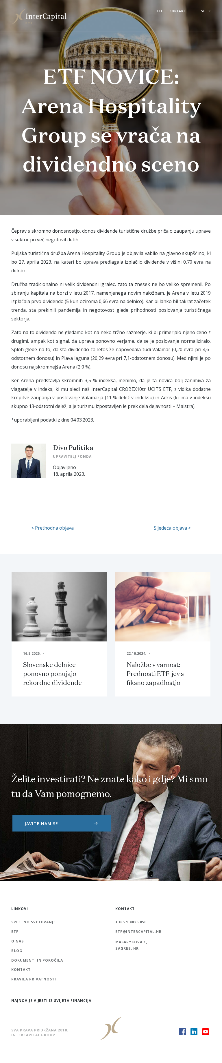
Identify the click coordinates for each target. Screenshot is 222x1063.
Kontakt (178, 11)
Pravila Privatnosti (33, 979)
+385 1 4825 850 (131, 922)
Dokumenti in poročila (37, 960)
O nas (17, 941)
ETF (160, 11)
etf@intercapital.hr (138, 931)
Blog (16, 950)
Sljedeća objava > (172, 528)
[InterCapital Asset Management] (40, 16)
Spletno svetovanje (33, 922)
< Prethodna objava (52, 528)
